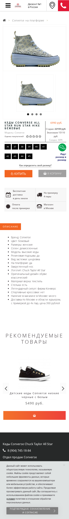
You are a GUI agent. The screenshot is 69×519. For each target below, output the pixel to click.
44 (22, 156)
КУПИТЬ (20, 174)
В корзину (54, 173)
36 (7, 146)
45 (29, 156)
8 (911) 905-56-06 (63, 5)
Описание (10, 226)
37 (15, 146)
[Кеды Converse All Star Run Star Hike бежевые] (34, 49)
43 (15, 156)
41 (43, 146)
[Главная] (4, 20)
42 (7, 156)
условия (10, 499)
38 (22, 146)
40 (36, 146)
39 (29, 146)
